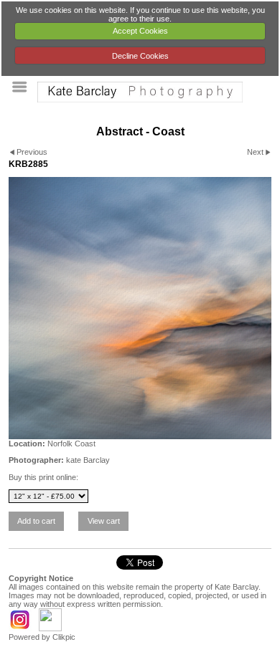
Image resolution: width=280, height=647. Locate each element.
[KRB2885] (140, 308)
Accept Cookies (140, 31)
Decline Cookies (140, 56)
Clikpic (63, 637)
